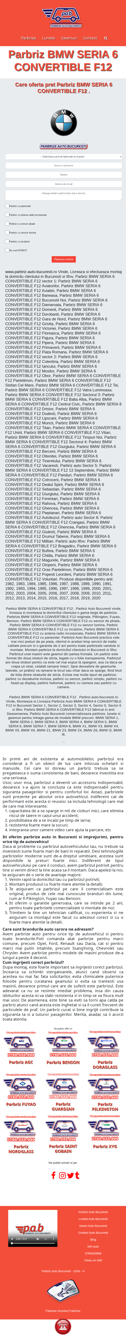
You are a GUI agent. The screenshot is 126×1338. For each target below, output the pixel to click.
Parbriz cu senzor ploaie (22, 223)
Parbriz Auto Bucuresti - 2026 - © (63, 1271)
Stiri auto (93, 1246)
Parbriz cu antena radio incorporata (28, 214)
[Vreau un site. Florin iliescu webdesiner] (63, 1189)
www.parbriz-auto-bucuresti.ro (31, 271)
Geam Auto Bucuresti (93, 1225)
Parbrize (28, 38)
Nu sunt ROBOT (18, 250)
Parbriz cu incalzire (19, 241)
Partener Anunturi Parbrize (63, 1311)
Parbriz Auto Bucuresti (93, 1212)
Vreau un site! (93, 1260)
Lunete (48, 38)
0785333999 (93, 1253)
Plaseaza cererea (63, 259)
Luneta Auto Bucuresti (93, 1219)
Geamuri (69, 38)
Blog (93, 1239)
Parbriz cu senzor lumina (22, 232)
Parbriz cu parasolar (20, 206)
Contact (90, 38)
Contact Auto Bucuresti (93, 1232)
